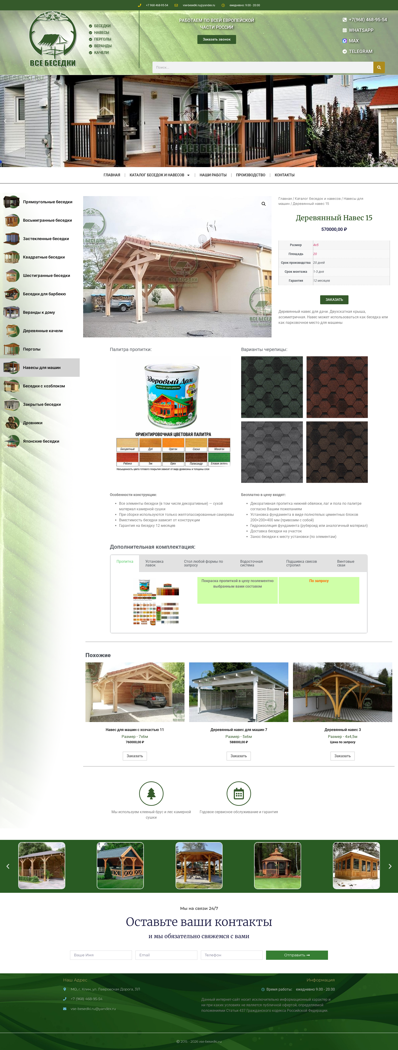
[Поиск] (379, 67)
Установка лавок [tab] (154, 563)
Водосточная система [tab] (251, 563)
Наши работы (213, 175)
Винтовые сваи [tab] (345, 563)
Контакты (285, 175)
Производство (250, 175)
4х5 (316, 245)
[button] (5, 121)
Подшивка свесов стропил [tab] (301, 563)
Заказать (135, 756)
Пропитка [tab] (125, 561)
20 (315, 254)
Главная (112, 175)
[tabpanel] (239, 602)
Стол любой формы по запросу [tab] (203, 563)
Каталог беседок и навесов (157, 175)
